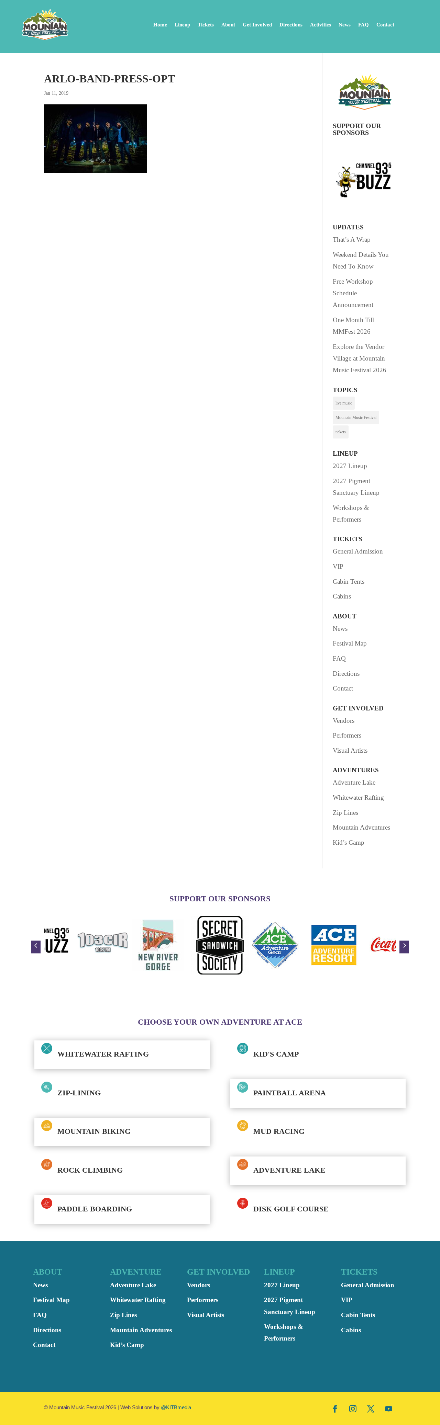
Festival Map (350, 643)
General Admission (358, 551)
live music (344, 403)
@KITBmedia (176, 1407)
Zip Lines (345, 812)
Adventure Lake (354, 782)
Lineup (182, 24)
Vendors (343, 720)
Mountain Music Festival (356, 417)
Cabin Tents (348, 581)
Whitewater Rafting (358, 797)
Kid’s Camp (348, 842)
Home (160, 24)
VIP (338, 566)
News (345, 24)
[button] (36, 946)
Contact (385, 24)
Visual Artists (350, 750)
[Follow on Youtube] (389, 1408)
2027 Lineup (350, 465)
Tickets (206, 24)
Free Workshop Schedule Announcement (353, 293)
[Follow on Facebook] (335, 1408)
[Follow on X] (371, 1408)
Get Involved (257, 24)
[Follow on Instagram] (353, 1408)
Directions (290, 24)
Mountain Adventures (361, 827)
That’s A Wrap (352, 239)
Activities (320, 24)
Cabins (342, 596)
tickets (341, 432)
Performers (347, 735)
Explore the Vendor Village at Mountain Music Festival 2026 (359, 358)
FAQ (363, 24)
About (228, 24)
